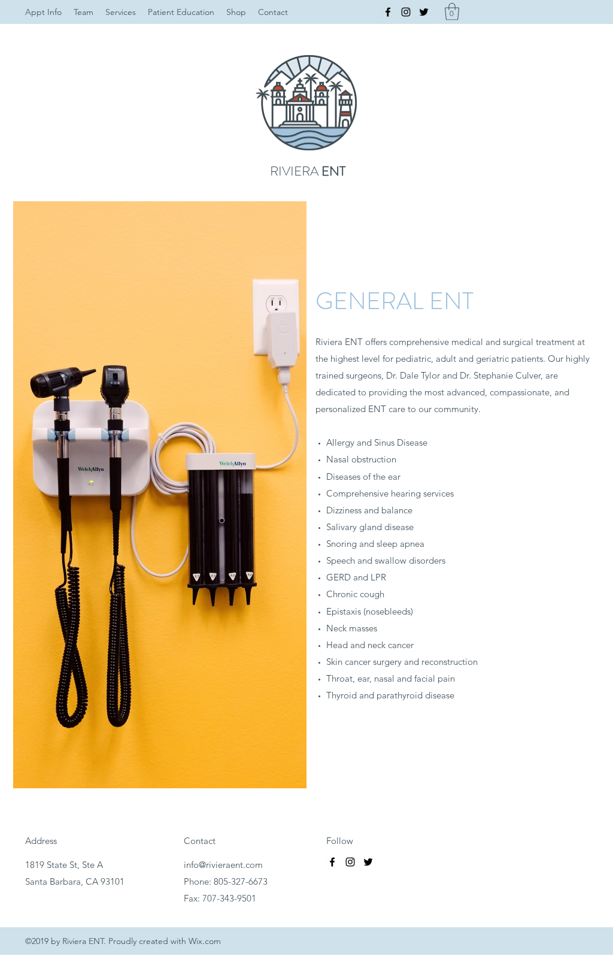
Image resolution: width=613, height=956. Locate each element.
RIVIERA (307, 171)
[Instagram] (406, 12)
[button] (452, 11)
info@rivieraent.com (223, 864)
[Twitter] (424, 12)
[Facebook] (388, 12)
